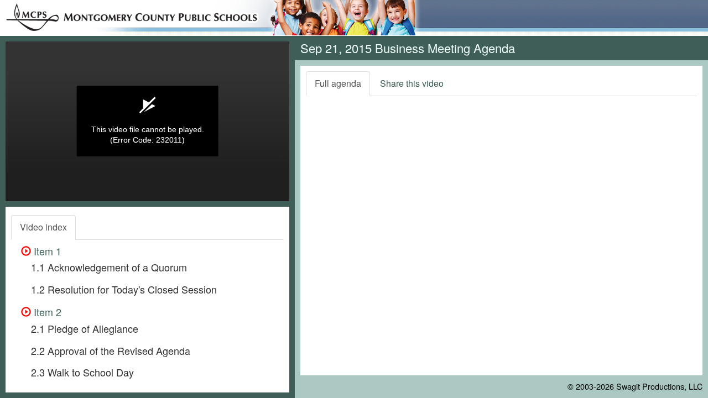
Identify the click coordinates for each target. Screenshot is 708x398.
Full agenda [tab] (338, 83)
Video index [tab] (43, 227)
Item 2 (46, 312)
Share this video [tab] (412, 83)
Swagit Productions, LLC (659, 386)
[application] (147, 121)
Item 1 (46, 251)
